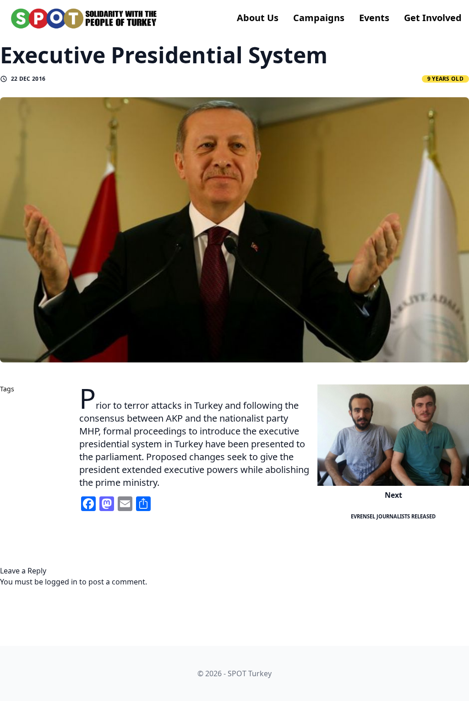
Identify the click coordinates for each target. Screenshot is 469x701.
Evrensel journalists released (393, 516)
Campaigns (318, 17)
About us (257, 17)
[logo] (84, 18)
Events (374, 17)
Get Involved (433, 17)
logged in (61, 582)
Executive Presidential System (163, 55)
